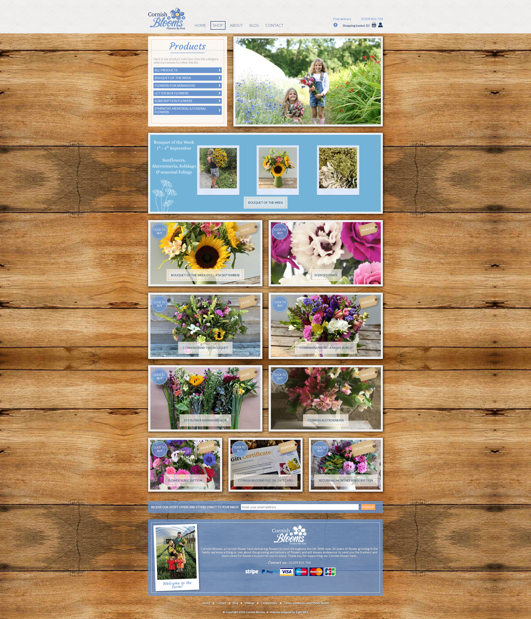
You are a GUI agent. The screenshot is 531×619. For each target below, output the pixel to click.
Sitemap (250, 603)
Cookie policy (269, 603)
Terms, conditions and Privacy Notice (306, 603)
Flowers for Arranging (175, 85)
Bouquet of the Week (173, 78)
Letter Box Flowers (172, 93)
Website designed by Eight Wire (289, 612)
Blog (254, 25)
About (236, 25)
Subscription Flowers (173, 101)
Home (200, 25)
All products (166, 70)
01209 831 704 (372, 19)
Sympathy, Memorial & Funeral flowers (180, 110)
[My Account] (380, 25)
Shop (218, 25)
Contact (275, 25)
